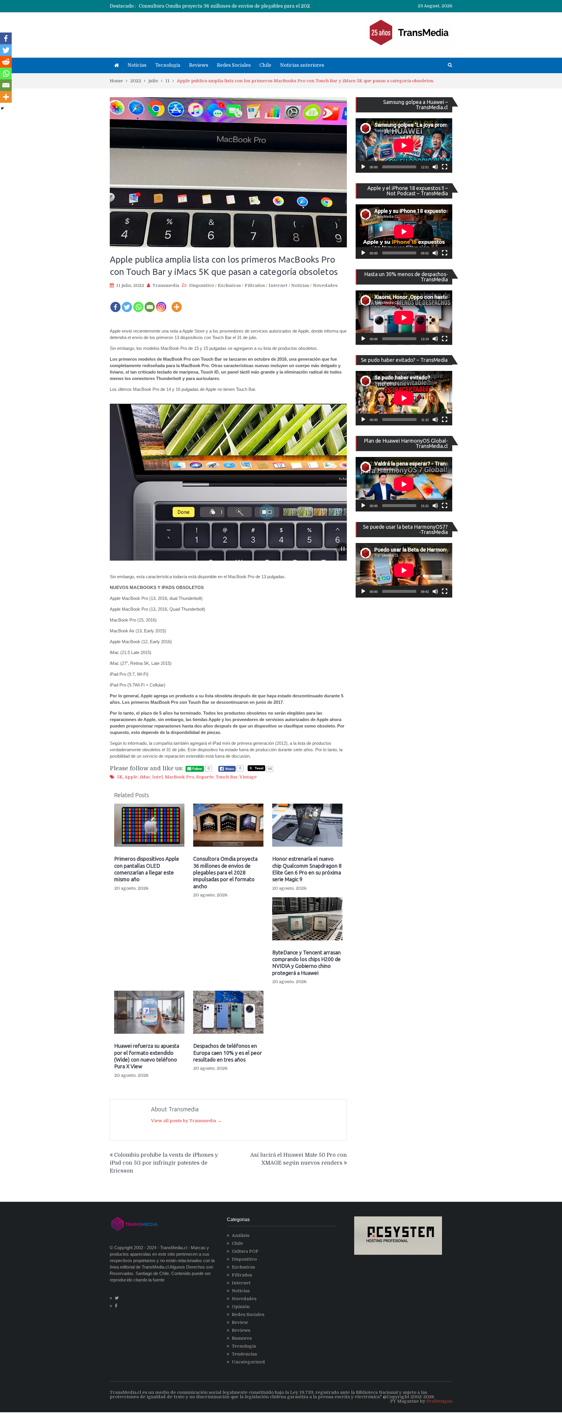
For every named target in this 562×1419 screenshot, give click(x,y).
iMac (145, 777)
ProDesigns (439, 1401)
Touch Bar (227, 777)
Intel (157, 777)
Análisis (240, 1235)
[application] (404, 145)
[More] (177, 303)
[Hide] (2, 108)
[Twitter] (127, 303)
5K (120, 777)
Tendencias (244, 1354)
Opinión (241, 1306)
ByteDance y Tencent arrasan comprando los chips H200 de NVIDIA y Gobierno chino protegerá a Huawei (306, 962)
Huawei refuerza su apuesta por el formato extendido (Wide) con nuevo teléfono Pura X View (146, 1056)
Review (240, 1322)
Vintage (248, 777)
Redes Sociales (234, 65)
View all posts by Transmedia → (186, 1120)
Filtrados (255, 285)
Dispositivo (201, 285)
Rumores (242, 1338)
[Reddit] (6, 62)
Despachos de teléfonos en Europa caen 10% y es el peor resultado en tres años (227, 1052)
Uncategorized (248, 1362)
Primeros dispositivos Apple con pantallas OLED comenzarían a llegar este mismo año (146, 869)
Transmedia (166, 285)
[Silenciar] (435, 167)
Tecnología (167, 65)
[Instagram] (161, 303)
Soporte (205, 777)
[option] (227, 6)
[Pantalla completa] (445, 167)
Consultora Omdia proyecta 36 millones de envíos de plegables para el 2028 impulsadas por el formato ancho (225, 872)
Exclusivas (229, 285)
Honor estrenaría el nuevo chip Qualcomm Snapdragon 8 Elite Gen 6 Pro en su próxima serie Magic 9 (256, 6)
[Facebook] (115, 303)
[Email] (150, 303)
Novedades (325, 285)
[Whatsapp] (138, 303)
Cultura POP (245, 1251)
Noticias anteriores (302, 65)
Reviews (198, 65)
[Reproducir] (363, 167)
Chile (265, 65)
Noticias (137, 65)
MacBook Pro (179, 777)
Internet (278, 285)
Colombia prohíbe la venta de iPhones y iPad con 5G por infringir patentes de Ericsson (164, 1163)
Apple (131, 777)
